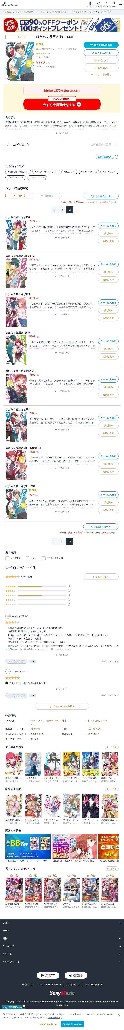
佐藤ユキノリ (69, 781)
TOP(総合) (7, 12)
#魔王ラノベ (69, 172)
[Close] (118, 1014)
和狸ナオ (41, 823)
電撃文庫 (73, 49)
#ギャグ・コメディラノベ (46, 172)
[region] (62, 1019)
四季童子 (75, 907)
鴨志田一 (48, 823)
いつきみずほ (11, 823)
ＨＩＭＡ (93, 823)
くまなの (48, 781)
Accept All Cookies (72, 1024)
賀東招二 (67, 907)
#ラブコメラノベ (37, 177)
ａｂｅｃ (74, 823)
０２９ (33, 558)
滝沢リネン (87, 781)
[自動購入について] (117, 157)
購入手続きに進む (103, 45)
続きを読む (64, 655)
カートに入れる (103, 52)
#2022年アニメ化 (15, 177)
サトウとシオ (30, 823)
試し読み (103, 68)
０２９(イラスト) (59, 49)
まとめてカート (103, 196)
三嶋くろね (115, 823)
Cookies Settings (48, 1024)
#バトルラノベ (109, 172)
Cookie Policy (55, 1017)
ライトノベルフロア (24, 12)
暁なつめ (105, 823)
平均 (23, 577)
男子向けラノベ (59, 12)
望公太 (8, 781)
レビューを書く (43, 57)
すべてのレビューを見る (62, 706)
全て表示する (64, 237)
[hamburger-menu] (120, 4)
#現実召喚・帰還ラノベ (18, 172)
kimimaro (9, 907)
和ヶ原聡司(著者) (43, 49)
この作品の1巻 (21, 144)
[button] (94, 985)
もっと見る (64, 133)
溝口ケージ (57, 823)
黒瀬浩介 (105, 781)
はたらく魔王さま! (78, 12)
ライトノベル (42, 12)
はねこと (39, 781)
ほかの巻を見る (103, 74)
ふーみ (21, 823)
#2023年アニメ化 (89, 172)
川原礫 (66, 823)
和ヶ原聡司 (15, 558)
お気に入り (103, 60)
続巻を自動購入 (104, 157)
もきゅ (17, 907)
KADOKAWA (94, 729)
